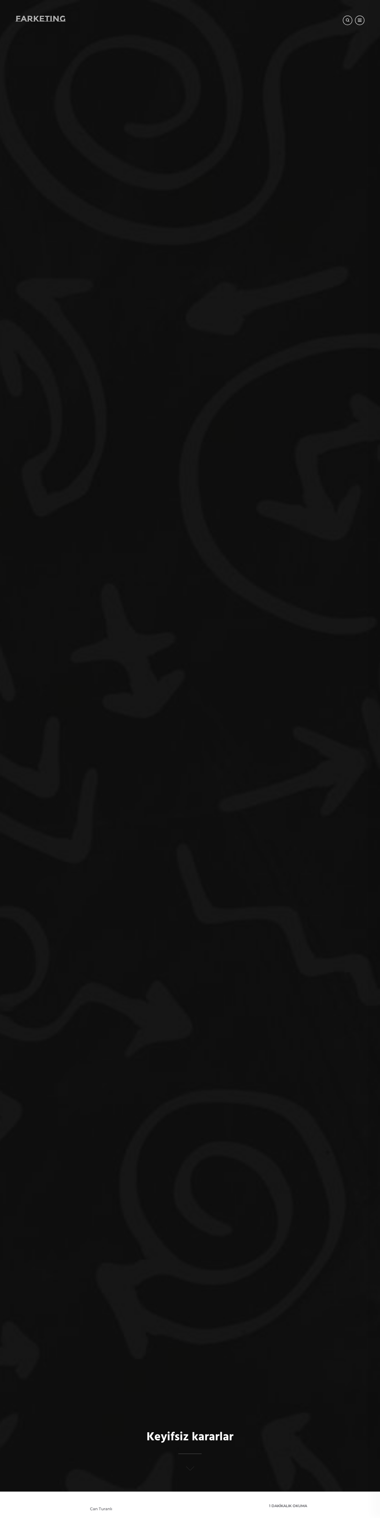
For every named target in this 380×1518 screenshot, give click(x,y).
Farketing (41, 18)
